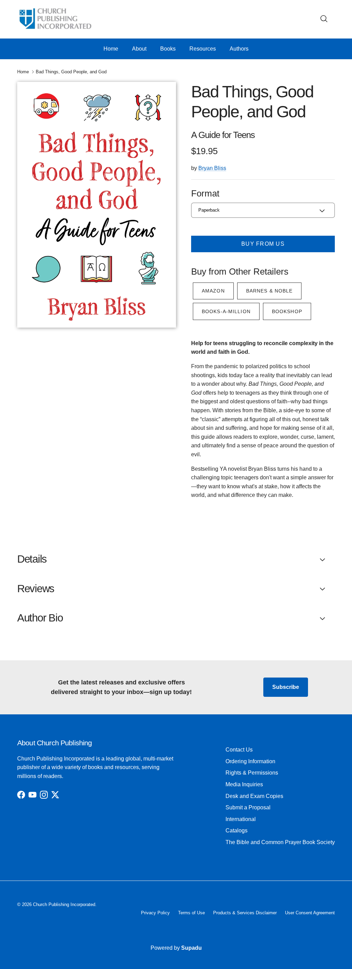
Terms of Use (191, 912)
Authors (239, 49)
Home (110, 49)
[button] (176, 559)
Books (168, 49)
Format (205, 193)
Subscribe (285, 687)
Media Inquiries (244, 784)
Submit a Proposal (248, 807)
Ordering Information (250, 761)
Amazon (213, 291)
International (241, 819)
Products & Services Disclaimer (245, 912)
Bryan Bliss (212, 168)
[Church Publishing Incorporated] (55, 19)
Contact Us (239, 750)
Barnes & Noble (269, 291)
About (139, 49)
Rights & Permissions (252, 773)
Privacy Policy (155, 912)
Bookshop (287, 311)
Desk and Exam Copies (254, 796)
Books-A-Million (226, 311)
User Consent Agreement (310, 912)
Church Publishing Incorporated (64, 904)
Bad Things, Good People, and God (71, 71)
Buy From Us (263, 244)
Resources (202, 49)
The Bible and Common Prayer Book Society (280, 842)
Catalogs (237, 830)
